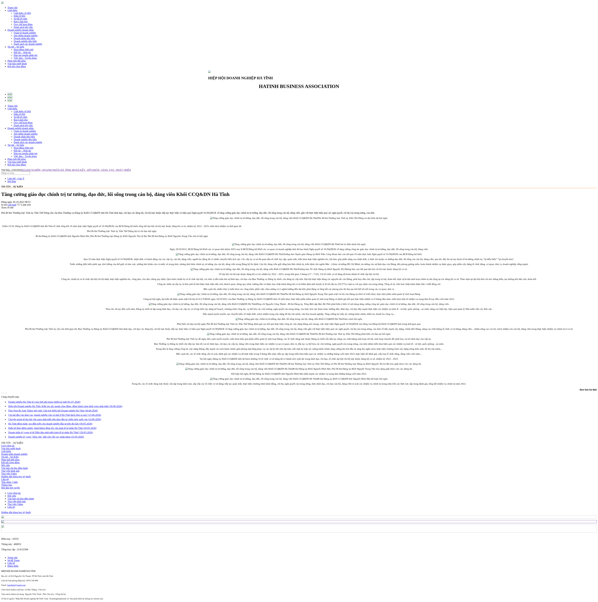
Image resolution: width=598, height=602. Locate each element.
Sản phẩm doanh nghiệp (26, 134)
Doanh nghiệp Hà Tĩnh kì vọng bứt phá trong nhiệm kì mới (44, 402)
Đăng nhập (12, 566)
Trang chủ (12, 7)
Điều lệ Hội (19, 114)
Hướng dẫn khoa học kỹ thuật (16, 476)
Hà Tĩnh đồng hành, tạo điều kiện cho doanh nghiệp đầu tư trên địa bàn (50, 423)
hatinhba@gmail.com (16, 585)
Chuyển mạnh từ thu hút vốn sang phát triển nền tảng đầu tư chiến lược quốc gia (54, 419)
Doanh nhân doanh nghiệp (14, 454)
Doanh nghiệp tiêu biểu (25, 139)
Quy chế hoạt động (23, 122)
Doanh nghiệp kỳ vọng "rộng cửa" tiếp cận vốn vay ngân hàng (46, 436)
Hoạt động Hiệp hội (23, 148)
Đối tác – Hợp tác (22, 150)
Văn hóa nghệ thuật (17, 63)
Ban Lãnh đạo (21, 120)
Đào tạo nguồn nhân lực (26, 153)
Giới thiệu (12, 10)
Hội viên (5, 465)
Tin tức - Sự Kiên (10, 457)
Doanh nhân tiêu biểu (24, 136)
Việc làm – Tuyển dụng (25, 156)
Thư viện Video (9, 473)
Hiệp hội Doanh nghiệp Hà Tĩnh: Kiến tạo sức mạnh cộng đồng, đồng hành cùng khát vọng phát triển (65, 406)
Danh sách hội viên (23, 125)
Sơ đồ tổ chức (20, 117)
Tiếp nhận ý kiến (9, 482)
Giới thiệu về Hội (22, 111)
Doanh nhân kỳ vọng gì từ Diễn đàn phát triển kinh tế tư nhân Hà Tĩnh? (50, 432)
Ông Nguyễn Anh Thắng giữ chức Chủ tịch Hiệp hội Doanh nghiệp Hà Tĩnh (53, 410)
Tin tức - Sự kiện (15, 46)
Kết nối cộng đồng (16, 66)
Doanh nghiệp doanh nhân (20, 30)
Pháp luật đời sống (16, 60)
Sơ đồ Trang (13, 560)
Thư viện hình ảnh (10, 471)
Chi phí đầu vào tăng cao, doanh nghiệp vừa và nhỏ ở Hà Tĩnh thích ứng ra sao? (54, 415)
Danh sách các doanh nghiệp (28, 142)
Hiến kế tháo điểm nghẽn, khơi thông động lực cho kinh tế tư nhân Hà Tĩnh (52, 428)
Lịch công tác (8, 445)
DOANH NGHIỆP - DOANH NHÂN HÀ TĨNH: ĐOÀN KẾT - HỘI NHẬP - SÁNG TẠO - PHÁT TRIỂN (76, 170)
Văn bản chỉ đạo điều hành (14, 468)
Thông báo (6, 485)
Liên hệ (5, 479)
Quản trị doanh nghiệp (25, 131)
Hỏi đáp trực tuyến (10, 487)
